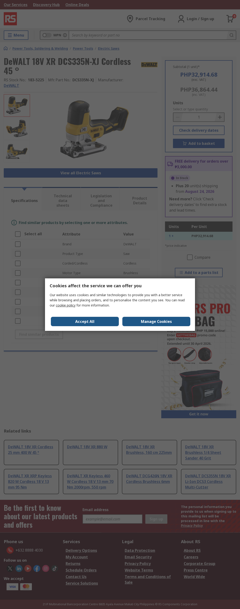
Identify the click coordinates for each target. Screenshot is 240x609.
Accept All (84, 321)
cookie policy (65, 305)
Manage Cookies (156, 321)
